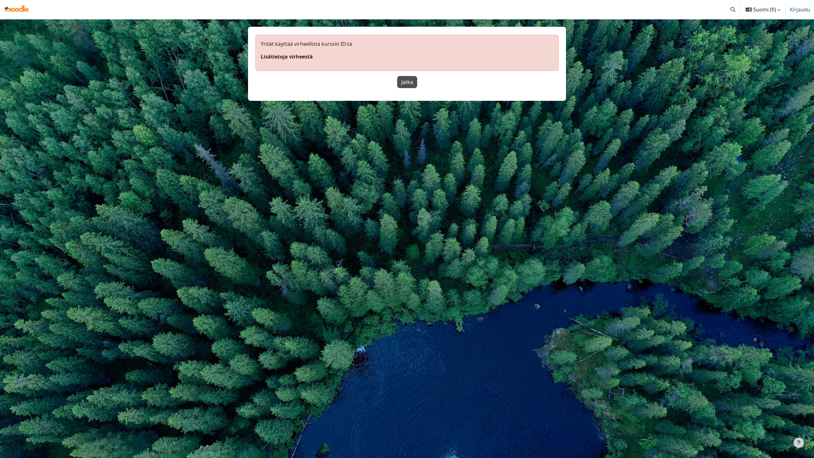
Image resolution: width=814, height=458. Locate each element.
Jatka (407, 82)
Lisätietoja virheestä (287, 56)
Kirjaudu (800, 9)
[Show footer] (799, 443)
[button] (733, 9)
